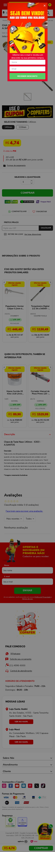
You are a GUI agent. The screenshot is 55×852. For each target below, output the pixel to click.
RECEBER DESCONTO (27, 76)
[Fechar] (45, 6)
